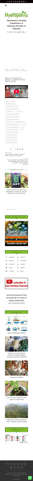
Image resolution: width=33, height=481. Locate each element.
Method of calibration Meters (13, 124)
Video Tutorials (14, 69)
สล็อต (6, 446)
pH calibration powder (11, 134)
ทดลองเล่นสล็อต (9, 450)
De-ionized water (10, 111)
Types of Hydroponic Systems (16, 333)
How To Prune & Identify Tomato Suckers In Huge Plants (16, 398)
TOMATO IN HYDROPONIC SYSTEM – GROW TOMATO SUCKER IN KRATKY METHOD (16, 355)
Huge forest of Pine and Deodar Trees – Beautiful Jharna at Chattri (16, 420)
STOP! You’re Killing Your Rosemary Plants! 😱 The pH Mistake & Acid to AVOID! (16, 191)
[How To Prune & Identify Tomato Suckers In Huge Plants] (16, 381)
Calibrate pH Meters (11, 103)
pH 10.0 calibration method (12, 127)
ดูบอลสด (7, 448)
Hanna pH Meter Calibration (12, 116)
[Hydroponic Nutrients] (16, 361)
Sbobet (6, 452)
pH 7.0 (22, 129)
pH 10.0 (24, 124)
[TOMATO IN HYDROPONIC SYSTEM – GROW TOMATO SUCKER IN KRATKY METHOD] (16, 337)
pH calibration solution (11, 137)
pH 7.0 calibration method (12, 132)
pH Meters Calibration (11, 142)
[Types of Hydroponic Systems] (16, 316)
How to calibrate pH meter (12, 119)
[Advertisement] (16, 50)
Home (6, 69)
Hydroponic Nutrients (16, 377)
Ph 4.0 (22, 127)
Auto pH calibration (11, 101)
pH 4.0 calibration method (12, 129)
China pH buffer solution (12, 106)
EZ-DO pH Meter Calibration (12, 114)
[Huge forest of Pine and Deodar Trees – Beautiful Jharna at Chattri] (16, 403)
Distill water (20, 111)
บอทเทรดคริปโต (9, 444)
